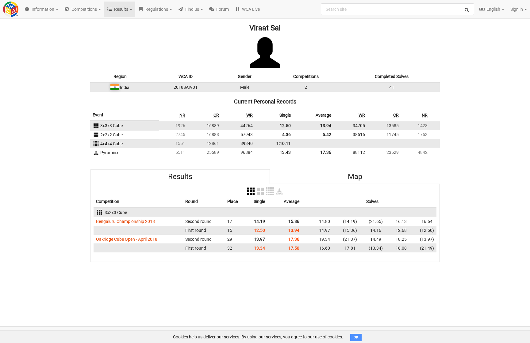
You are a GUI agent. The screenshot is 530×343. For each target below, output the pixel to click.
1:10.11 (283, 143)
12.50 (285, 125)
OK (356, 337)
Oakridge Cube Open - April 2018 (126, 239)
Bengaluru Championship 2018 (125, 221)
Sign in (517, 9)
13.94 (325, 125)
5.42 (327, 134)
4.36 (286, 134)
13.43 (285, 152)
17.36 (325, 152)
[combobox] (397, 9)
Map (355, 176)
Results (180, 176)
